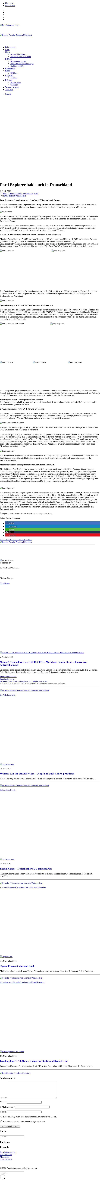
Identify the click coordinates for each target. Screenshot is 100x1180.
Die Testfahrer (6, 1154)
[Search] (12, 1136)
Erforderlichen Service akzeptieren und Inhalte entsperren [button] (23, 681)
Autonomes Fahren (18, 61)
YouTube (9, 89)
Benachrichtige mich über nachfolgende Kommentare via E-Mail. (30, 1117)
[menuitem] (52, 3)
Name (3, 1102)
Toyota (18, 887)
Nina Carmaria (6, 1159)
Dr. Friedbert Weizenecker (15, 196)
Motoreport (4, 1157)
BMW (2, 695)
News (7, 52)
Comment (4, 1097)
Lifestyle (8, 80)
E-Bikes (13, 73)
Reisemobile (10, 68)
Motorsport (40, 982)
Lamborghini (25, 982)
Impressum (4, 1164)
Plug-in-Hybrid (24, 540)
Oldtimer (14, 85)
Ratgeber (9, 75)
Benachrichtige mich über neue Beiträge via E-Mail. (24, 1121)
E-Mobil (8, 59)
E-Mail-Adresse (7, 1107)
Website (3, 1112)
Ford (36, 193)
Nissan (7, 583)
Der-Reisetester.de (7, 1152)
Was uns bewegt (12, 87)
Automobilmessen (17, 54)
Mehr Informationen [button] (8, 677)
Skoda (12, 790)
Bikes (7, 71)
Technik (13, 78)
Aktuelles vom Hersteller (20, 56)
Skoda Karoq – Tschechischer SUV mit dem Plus (26, 868)
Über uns (9, 3)
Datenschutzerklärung (19, 1164)
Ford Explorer (14, 540)
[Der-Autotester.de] (50, 27)
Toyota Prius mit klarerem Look (17, 966)
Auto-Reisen (15, 82)
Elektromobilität (17, 66)
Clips (7, 49)
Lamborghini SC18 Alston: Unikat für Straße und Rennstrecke (33, 1061)
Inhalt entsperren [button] (7, 679)
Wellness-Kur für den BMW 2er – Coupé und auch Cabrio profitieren (37, 773)
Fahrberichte (10, 47)
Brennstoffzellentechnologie (21, 64)
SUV (30, 540)
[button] (9, 523)
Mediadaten (10, 5)
